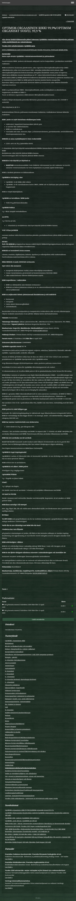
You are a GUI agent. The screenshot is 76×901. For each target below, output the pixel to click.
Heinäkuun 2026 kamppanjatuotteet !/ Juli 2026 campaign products (29, 654)
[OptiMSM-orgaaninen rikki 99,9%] (38, 36)
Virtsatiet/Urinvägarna (13, 782)
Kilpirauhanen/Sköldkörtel (14, 724)
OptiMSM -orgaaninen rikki (15, 641)
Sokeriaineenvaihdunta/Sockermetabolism (23, 15)
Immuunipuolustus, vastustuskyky (17, 702)
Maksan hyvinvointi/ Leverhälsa (16, 740)
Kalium (7, 715)
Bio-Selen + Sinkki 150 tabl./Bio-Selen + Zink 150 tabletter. (25, 834)
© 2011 (38, 898)
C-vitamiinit (9, 674)
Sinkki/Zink (9, 765)
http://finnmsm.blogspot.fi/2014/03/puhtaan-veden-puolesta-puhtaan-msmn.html (35, 50)
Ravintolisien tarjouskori (14, 652)
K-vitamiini (9, 710)
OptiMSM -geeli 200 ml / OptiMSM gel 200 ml (21, 821)
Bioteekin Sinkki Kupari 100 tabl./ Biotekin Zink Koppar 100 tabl (28, 842)
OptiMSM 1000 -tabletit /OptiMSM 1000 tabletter (22, 818)
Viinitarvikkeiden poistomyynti (16, 785)
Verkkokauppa (6, 2)
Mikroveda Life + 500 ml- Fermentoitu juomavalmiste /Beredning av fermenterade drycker (37, 823)
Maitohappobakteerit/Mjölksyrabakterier (20, 737)
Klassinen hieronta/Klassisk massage (18, 787)
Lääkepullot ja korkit (12, 732)
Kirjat (7, 721)
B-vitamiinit (9, 671)
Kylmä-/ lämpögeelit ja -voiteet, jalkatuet (20, 649)
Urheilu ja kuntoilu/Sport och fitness (18, 779)
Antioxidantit (10, 668)
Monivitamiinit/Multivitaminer (16, 746)
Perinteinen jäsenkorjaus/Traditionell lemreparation (24, 790)
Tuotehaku (70, 15)
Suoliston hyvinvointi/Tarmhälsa (17, 771)
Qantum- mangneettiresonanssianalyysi (19, 796)
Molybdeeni (9, 643)
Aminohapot (9, 666)
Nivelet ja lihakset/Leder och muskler (18, 646)
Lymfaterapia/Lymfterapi (14, 793)
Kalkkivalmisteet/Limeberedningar (17, 713)
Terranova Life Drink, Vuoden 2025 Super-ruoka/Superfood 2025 (28, 826)
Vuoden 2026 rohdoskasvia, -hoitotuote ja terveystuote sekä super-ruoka (31, 798)
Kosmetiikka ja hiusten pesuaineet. (18, 729)
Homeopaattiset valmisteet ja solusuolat (20, 696)
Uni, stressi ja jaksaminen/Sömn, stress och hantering (24, 776)
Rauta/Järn (9, 757)
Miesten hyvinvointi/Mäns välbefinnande (20, 743)
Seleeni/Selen (9, 762)
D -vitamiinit (10, 677)
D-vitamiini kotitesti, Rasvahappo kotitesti (20, 679)
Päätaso (4, 15)
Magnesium (9, 735)
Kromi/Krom (9, 718)
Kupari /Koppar (10, 726)
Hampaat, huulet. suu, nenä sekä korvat (19, 699)
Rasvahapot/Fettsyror (12, 754)
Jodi (6, 707)
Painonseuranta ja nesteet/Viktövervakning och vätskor (25, 751)
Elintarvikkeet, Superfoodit (15, 688)
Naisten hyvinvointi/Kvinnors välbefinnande (21, 749)
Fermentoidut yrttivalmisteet (15, 693)
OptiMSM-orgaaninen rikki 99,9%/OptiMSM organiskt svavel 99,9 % (29, 810)
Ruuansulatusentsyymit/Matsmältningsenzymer (22, 760)
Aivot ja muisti (10, 663)
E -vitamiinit (9, 682)
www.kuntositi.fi (40, 331)
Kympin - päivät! (11, 657)
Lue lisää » (9, 859)
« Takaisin (70, 21)
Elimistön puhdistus (12, 685)
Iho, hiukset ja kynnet (13, 704)
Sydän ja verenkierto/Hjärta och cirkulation (21, 773)
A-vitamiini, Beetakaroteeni (15, 660)
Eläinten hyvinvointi (12, 690)
